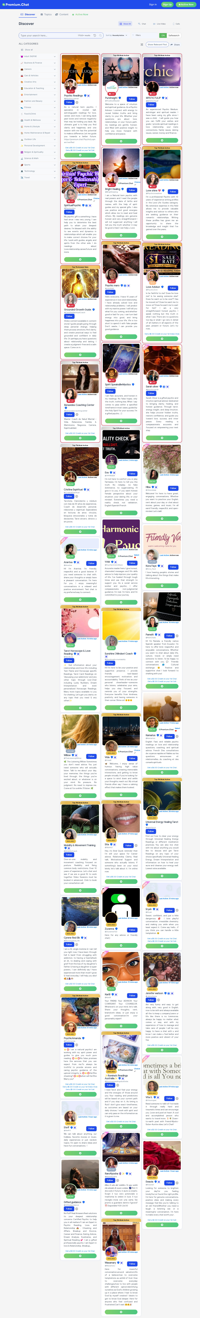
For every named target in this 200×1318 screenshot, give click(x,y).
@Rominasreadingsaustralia (116, 1081)
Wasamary (111, 1262)
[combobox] (144, 35)
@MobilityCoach (70, 851)
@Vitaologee (151, 1100)
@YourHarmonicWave (114, 565)
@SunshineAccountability (115, 659)
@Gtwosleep (151, 490)
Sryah (149, 909)
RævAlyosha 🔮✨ (115, 1173)
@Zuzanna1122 (111, 931)
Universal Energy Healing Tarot (162, 822)
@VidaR (108, 760)
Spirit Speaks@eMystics (118, 384)
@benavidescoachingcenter (75, 411)
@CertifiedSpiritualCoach (74, 312)
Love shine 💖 (153, 190)
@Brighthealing (111, 192)
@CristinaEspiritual (72, 492)
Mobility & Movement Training (79, 845)
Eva (107, 472)
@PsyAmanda (69, 1041)
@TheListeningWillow (72, 758)
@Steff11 (67, 1130)
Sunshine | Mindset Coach (119, 653)
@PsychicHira (69, 208)
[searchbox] (149, 35)
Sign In (153, 4)
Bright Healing (113, 189)
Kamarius (151, 735)
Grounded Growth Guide (78, 309)
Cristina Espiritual (73, 489)
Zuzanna (110, 928)
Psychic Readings (73, 95)
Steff (67, 1127)
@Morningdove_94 (72, 941)
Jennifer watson (155, 993)
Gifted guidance (73, 1202)
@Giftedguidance (71, 1205)
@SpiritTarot (151, 827)
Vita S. (149, 1097)
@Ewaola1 (150, 1185)
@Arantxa (68, 565)
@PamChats (151, 637)
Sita (107, 844)
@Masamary (110, 1266)
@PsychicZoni (152, 290)
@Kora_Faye (151, 569)
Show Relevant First (157, 44)
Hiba (148, 487)
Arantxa (68, 562)
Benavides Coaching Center (79, 405)
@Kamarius (150, 738)
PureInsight (111, 98)
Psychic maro (112, 285)
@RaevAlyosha (111, 1176)
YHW (108, 562)
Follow (69, 102)
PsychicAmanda (73, 1038)
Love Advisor (153, 287)
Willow (67, 755)
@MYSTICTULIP (152, 101)
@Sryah (149, 912)
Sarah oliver (152, 386)
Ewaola (150, 1181)
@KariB (108, 997)
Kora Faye (151, 566)
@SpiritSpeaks (111, 387)
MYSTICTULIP (153, 98)
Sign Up (167, 4)
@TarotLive (68, 657)
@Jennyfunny (151, 996)
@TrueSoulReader (112, 101)
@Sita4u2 (109, 847)
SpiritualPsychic (73, 205)
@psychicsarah (152, 389)
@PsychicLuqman (71, 98)
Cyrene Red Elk (72, 937)
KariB (108, 994)
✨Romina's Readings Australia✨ (116, 1077)
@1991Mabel (110, 475)
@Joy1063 (109, 288)
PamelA (150, 634)
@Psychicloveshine (154, 193)
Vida (107, 757)
